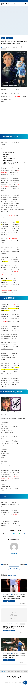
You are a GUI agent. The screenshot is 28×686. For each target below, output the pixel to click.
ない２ (3, 38)
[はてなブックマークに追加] (14, 534)
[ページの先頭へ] (25, 683)
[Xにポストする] (3, 534)
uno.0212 (14, 553)
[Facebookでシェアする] (8, 534)
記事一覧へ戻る (14, 568)
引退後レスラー (9, 38)
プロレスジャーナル (8, 4)
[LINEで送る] (19, 534)
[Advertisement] (14, 20)
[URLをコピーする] (24, 534)
